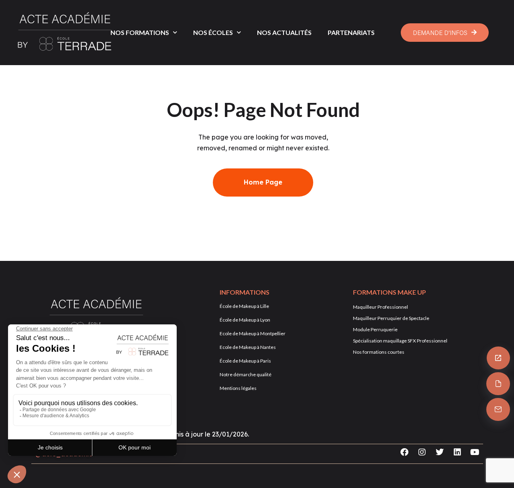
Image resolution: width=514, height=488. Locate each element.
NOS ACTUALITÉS (284, 32)
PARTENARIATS (351, 32)
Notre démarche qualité (245, 374)
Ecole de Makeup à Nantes (248, 347)
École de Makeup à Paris (245, 361)
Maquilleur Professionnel (380, 307)
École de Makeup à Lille (244, 306)
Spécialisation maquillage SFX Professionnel (400, 341)
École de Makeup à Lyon (245, 320)
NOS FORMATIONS (139, 32)
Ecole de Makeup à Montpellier (253, 333)
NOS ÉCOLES (213, 32)
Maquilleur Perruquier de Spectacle (391, 318)
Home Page (263, 182)
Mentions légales (238, 388)
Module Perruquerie (375, 329)
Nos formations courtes (378, 352)
